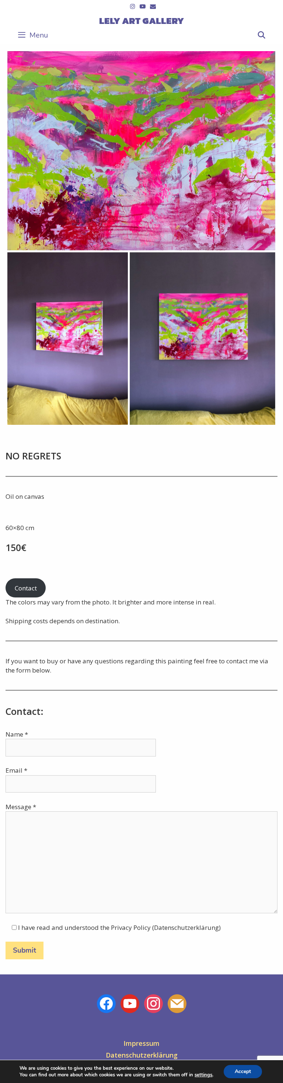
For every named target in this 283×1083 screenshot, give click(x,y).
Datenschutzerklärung (142, 1055)
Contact (26, 588)
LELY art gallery (141, 21)
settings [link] (203, 1075)
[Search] (261, 35)
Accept (243, 1071)
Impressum (141, 1043)
